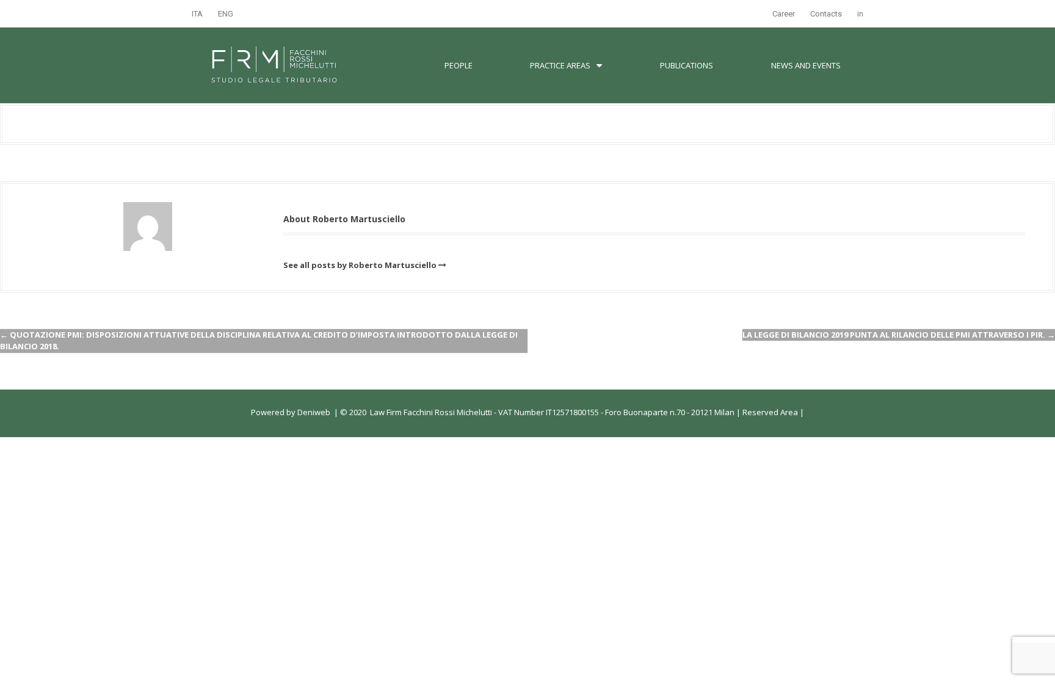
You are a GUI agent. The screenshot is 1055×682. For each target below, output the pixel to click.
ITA (197, 13)
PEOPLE (458, 65)
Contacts (826, 13)
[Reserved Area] (799, 412)
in (860, 13)
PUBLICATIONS (686, 65)
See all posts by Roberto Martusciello (360, 264)
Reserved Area (769, 412)
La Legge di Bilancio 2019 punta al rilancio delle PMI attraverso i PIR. (898, 334)
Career (783, 13)
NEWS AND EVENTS (806, 65)
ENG (225, 13)
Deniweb (313, 412)
